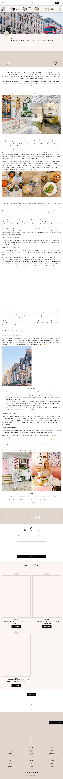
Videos (31, 752)
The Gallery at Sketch (38, 261)
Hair (31, 764)
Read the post (16, 626)
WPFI (35, 777)
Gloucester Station (51, 143)
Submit (31, 556)
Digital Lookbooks (53, 755)
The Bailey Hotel (23, 143)
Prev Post (2, 63)
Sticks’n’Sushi (18, 259)
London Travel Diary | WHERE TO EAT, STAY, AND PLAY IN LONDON (31, 40)
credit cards (46, 391)
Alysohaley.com (42, 205)
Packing (16, 619)
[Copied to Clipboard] (33, 55)
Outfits (52, 750)
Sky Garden (18, 240)
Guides (52, 764)
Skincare (31, 765)
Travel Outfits (46, 619)
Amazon (10, 753)
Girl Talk (10, 766)
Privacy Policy (31, 756)
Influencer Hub (31, 750)
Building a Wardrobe (53, 753)
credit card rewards (45, 156)
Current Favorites (10, 755)
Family (10, 764)
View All (53, 756)
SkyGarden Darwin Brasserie (14, 237)
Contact (31, 755)
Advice (10, 765)
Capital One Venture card (54, 397)
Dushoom (11, 217)
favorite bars (25, 265)
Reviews (52, 752)
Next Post (60, 63)
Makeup (31, 766)
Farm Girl (14, 257)
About (31, 753)
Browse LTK (10, 752)
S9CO (31, 777)
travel (11, 38)
